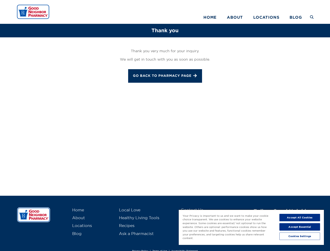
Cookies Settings (299, 236)
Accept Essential (299, 226)
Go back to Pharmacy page (162, 76)
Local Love (129, 210)
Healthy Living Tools (139, 217)
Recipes (127, 225)
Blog (296, 17)
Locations (266, 17)
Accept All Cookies (299, 217)
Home (210, 17)
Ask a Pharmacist (136, 233)
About (235, 17)
